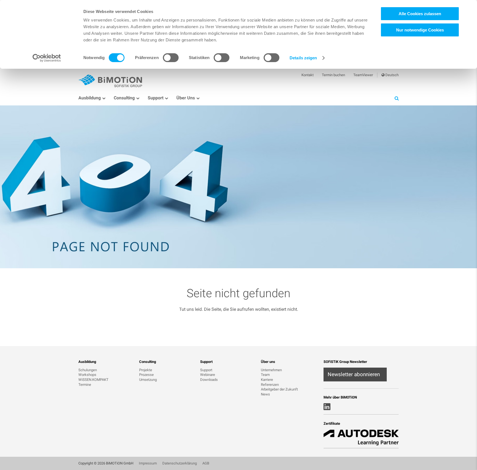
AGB (205, 463)
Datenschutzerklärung (179, 463)
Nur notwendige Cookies (420, 30)
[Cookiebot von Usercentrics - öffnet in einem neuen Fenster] (47, 58)
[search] (396, 98)
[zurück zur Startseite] (111, 80)
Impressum (148, 463)
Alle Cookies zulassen (420, 13)
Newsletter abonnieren (354, 374)
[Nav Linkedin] (327, 406)
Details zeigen (303, 57)
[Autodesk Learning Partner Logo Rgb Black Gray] (361, 438)
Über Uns (185, 97)
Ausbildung (89, 97)
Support (155, 97)
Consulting (124, 97)
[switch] (171, 57)
